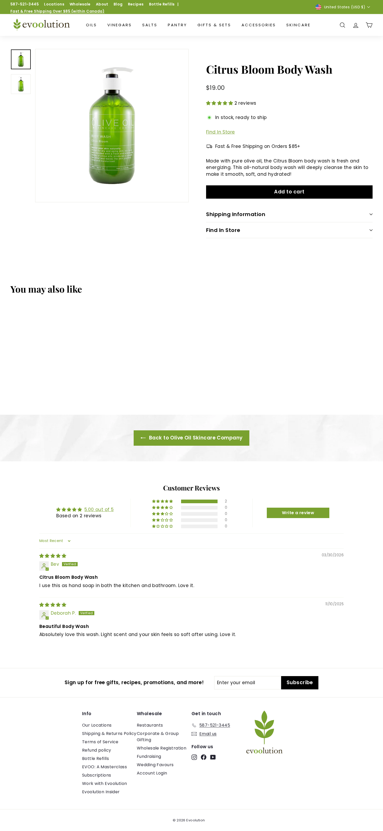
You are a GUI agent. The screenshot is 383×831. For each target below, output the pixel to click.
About (102, 4)
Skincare (298, 25)
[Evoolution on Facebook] (203, 757)
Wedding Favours (155, 765)
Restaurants (150, 725)
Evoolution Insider (101, 792)
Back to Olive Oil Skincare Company (195, 437)
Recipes (136, 4)
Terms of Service (100, 742)
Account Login (152, 773)
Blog (118, 4)
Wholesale (80, 4)
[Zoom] (111, 125)
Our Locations (97, 725)
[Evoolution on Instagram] (194, 757)
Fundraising (149, 756)
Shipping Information (235, 214)
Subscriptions (96, 775)
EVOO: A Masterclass (104, 767)
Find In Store (220, 132)
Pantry (177, 25)
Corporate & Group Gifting (158, 737)
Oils (91, 25)
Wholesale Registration (161, 748)
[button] (220, 103)
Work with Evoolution (104, 783)
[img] (52, 556)
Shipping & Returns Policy (109, 733)
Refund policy (96, 750)
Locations (54, 4)
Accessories (259, 25)
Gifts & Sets (214, 25)
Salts (149, 25)
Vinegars (119, 25)
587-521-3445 (24, 4)
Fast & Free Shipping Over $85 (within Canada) (57, 11)
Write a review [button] (298, 513)
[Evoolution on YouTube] (213, 757)
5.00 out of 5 (99, 509)
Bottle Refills (162, 4)
